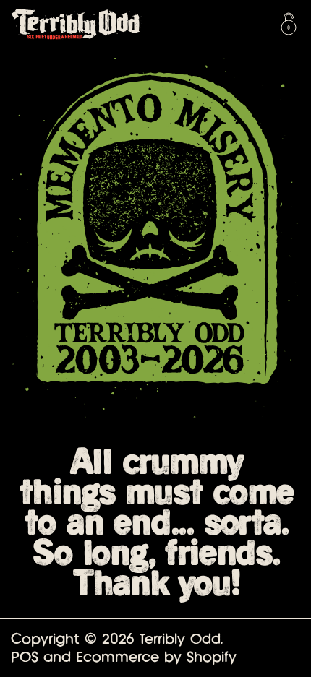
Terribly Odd (180, 638)
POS (24, 656)
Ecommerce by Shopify (156, 656)
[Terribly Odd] (105, 24)
